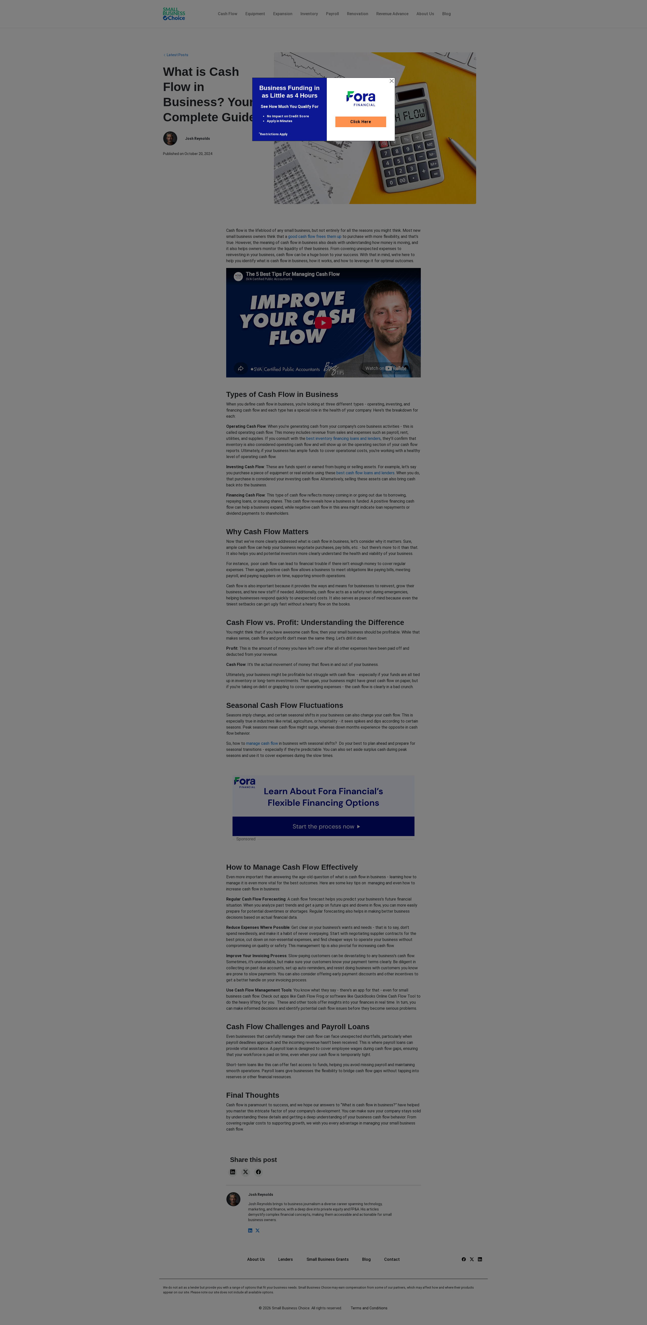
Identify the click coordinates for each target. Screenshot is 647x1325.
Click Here (360, 121)
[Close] (392, 81)
